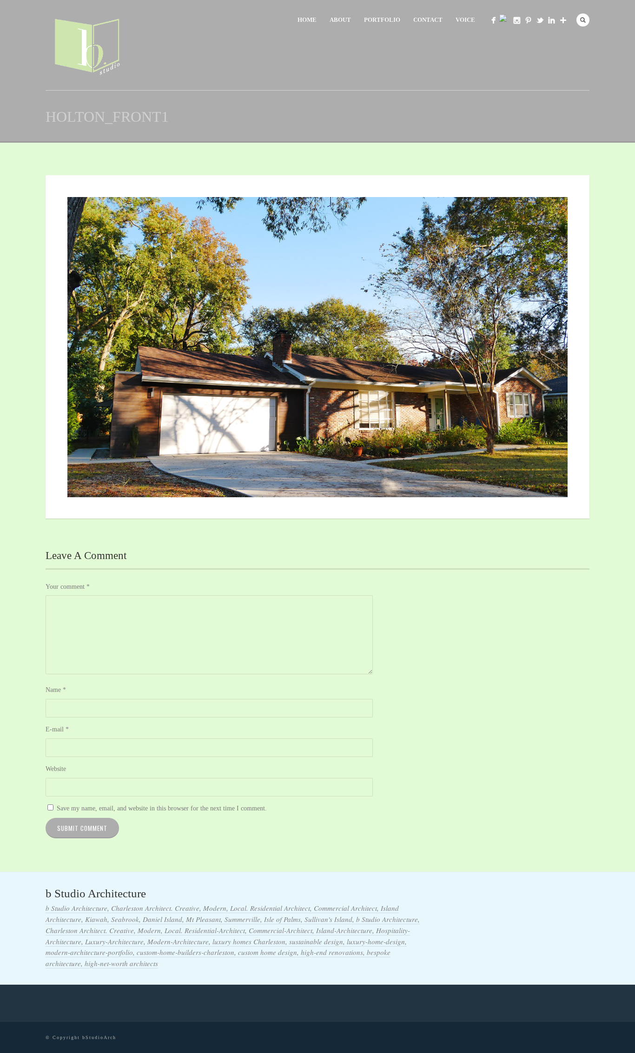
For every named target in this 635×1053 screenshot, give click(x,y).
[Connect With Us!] (551, 20)
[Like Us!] (493, 20)
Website (56, 768)
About (340, 19)
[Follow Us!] (517, 20)
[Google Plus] (563, 20)
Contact (428, 19)
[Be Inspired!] (528, 20)
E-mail (57, 729)
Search (582, 19)
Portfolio (382, 19)
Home (307, 19)
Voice (465, 19)
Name (56, 689)
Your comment (68, 586)
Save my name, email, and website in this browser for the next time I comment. (162, 808)
